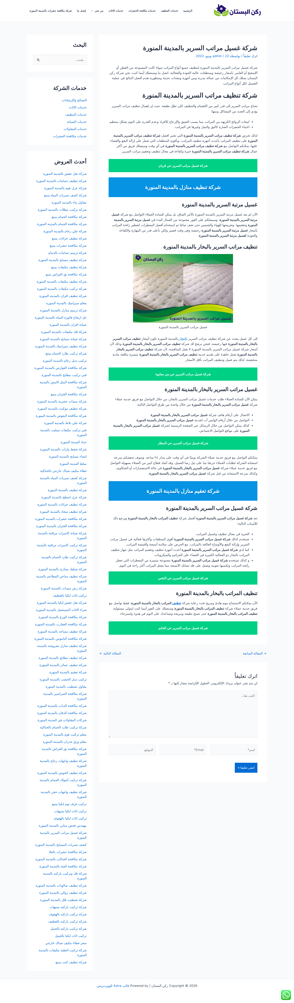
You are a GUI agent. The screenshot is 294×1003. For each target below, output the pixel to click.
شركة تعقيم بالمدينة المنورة (68, 672)
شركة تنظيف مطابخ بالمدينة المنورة (63, 658)
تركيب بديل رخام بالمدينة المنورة (65, 360)
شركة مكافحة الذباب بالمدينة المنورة (62, 706)
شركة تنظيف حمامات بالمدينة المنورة (61, 181)
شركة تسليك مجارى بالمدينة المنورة (62, 569)
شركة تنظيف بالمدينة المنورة (67, 490)
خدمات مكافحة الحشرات (142, 10)
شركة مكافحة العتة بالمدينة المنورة (63, 866)
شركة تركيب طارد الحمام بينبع (66, 353)
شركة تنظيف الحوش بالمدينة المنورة (62, 773)
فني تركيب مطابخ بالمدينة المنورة (64, 375)
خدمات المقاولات (75, 129)
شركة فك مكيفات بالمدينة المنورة (64, 332)
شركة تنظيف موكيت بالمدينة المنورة (62, 408)
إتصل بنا (81, 10)
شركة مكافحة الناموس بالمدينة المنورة (60, 639)
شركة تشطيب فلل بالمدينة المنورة (63, 900)
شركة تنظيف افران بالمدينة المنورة (63, 296)
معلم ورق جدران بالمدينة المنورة (65, 742)
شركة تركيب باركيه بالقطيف (67, 921)
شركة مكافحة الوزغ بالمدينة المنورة (63, 617)
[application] (93, 11)
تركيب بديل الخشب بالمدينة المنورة (63, 679)
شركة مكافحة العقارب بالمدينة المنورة (61, 624)
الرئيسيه (187, 10)
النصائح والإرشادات (74, 100)
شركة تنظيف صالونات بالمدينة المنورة (61, 885)
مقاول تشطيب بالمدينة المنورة (66, 686)
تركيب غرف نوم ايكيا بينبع (69, 804)
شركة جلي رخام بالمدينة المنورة (65, 231)
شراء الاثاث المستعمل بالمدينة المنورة (61, 610)
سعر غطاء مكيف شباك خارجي (66, 943)
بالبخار (182, 339)
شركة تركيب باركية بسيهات (68, 907)
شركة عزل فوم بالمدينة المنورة (65, 188)
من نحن (99, 10)
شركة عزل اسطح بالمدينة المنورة (64, 497)
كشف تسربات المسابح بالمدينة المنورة (61, 845)
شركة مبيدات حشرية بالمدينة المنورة (62, 401)
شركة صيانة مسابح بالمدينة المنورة (63, 339)
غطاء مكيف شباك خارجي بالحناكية (63, 471)
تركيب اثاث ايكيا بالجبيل (71, 936)
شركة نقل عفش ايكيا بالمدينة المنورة (62, 603)
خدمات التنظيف (169, 10)
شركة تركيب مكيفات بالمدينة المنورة (62, 289)
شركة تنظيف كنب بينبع (71, 962)
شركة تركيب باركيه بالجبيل (68, 929)
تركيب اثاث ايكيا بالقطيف (70, 595)
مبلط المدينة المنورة (73, 464)
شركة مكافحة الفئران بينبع (69, 394)
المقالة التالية (110, 653)
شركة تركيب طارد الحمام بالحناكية (63, 727)
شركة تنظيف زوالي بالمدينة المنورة (63, 893)
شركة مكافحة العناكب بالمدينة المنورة (61, 859)
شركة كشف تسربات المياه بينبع (65, 195)
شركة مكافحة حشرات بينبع (68, 245)
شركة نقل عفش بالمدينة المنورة (65, 174)
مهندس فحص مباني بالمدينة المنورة (63, 825)
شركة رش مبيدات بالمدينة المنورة (64, 588)
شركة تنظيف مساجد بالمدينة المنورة (62, 631)
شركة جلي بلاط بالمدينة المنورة (65, 423)
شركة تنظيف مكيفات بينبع (69, 267)
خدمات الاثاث (116, 10)
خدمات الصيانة (77, 122)
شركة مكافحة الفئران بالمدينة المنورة (61, 526)
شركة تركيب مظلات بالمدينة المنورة (62, 210)
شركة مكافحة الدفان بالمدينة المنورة (62, 713)
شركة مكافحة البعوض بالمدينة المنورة (61, 416)
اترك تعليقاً (250, 56)
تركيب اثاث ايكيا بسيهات (70, 811)
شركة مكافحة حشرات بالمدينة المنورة (51, 10)
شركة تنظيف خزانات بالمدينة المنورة (62, 504)
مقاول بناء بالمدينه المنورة (69, 202)
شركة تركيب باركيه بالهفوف (68, 914)
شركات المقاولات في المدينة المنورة (62, 720)
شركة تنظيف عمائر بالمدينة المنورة (63, 665)
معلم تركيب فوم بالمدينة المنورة (65, 734)
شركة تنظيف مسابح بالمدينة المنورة (62, 260)
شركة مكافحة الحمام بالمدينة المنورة (62, 224)
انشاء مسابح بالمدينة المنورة (68, 456)
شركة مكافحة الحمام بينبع (69, 217)
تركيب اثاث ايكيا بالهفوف (70, 818)
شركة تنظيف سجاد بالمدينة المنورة (63, 511)
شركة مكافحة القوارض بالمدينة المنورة (60, 368)
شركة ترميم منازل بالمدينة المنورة (63, 310)
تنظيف (176, 603)
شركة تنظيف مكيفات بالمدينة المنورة (62, 281)
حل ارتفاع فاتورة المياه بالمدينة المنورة (61, 317)
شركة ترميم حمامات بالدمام (67, 253)
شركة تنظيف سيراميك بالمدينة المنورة (61, 346)
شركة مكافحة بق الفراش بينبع (66, 274)
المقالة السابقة (255, 653)
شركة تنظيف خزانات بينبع (69, 238)
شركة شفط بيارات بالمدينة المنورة (63, 449)
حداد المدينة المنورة (74, 442)
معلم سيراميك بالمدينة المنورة (66, 303)
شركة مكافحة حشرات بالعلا (68, 852)
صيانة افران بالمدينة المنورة (68, 325)
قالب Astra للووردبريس (113, 986)
